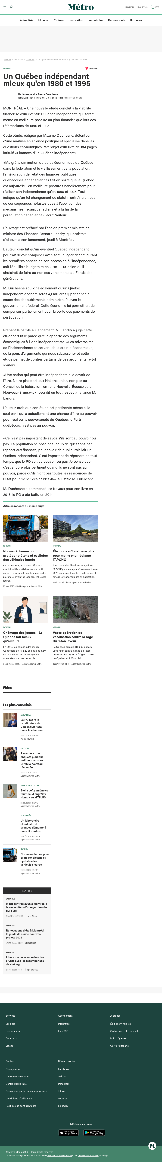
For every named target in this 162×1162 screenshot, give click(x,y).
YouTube (62, 1098)
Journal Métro (31, 916)
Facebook (63, 1069)
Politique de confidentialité (21, 1106)
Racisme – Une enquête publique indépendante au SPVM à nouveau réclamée (32, 760)
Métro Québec (118, 1038)
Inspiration (76, 20)
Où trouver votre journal (124, 1031)
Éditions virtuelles (120, 1023)
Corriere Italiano (119, 1045)
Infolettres (64, 1023)
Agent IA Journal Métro (32, 586)
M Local (43, 20)
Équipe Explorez (31, 969)
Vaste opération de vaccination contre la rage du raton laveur (73, 636)
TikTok (61, 1091)
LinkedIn (63, 1106)
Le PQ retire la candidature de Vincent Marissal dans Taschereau (32, 725)
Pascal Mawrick (27, 738)
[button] (4, 7)
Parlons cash (116, 20)
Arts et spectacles (30, 785)
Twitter (62, 1076)
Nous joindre (13, 1069)
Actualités (26, 20)
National (30, 59)
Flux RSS (63, 1031)
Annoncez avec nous (17, 1076)
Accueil (7, 59)
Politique (25, 748)
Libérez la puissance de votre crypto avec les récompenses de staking (25, 960)
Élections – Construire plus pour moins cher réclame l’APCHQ (73, 555)
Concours (11, 1038)
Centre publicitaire (16, 1083)
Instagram (64, 1083)
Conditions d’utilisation (19, 1098)
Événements (13, 1031)
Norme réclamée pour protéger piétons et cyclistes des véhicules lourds (25, 555)
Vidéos (9, 1045)
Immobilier (95, 20)
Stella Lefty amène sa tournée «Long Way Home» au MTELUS (34, 793)
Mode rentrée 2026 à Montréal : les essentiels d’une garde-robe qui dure (26, 907)
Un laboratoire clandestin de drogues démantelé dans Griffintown (33, 825)
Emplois (10, 1023)
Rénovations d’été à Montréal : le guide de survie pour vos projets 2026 (26, 933)
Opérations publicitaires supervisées (26, 1091)
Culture (59, 20)
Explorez (136, 20)
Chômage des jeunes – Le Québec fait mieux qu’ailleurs (23, 636)
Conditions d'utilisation (88, 1155)
